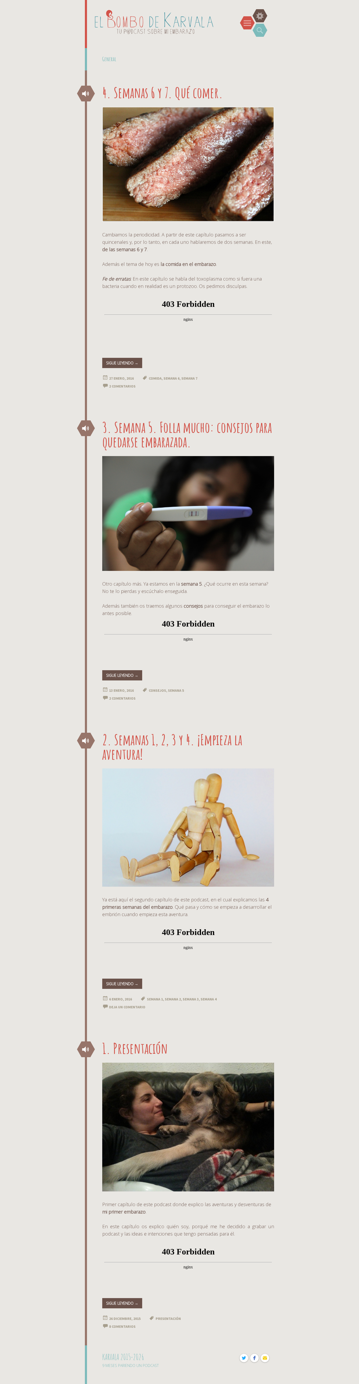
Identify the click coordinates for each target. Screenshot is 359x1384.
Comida (155, 378)
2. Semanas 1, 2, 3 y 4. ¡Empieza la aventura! (172, 746)
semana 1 (155, 999)
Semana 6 (171, 378)
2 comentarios (122, 386)
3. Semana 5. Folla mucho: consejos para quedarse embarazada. (187, 434)
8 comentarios (122, 1326)
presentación (168, 1318)
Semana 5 (176, 690)
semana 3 (191, 999)
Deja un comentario (127, 1007)
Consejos (157, 690)
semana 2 (173, 999)
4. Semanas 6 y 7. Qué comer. (162, 92)
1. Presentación (135, 1048)
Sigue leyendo (122, 362)
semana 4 (209, 999)
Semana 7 (189, 378)
